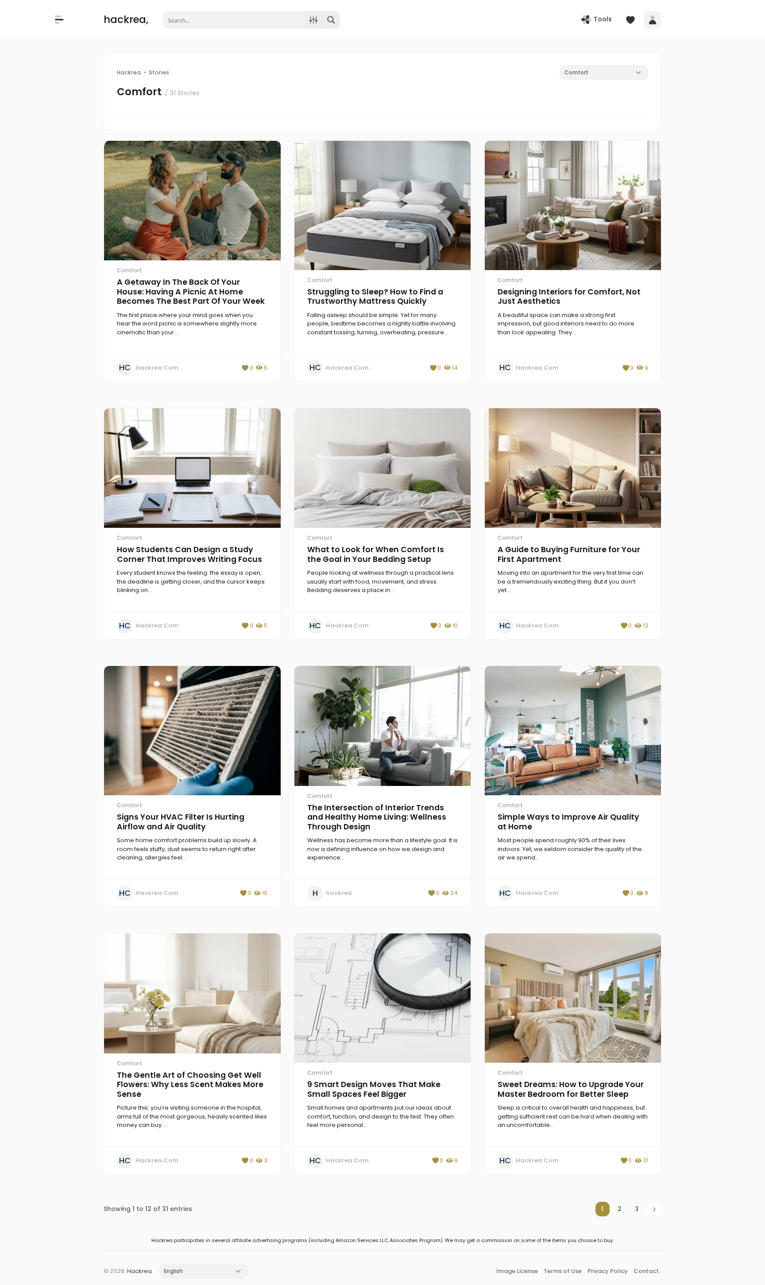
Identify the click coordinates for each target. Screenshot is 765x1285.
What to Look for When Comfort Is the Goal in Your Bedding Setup (375, 554)
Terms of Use (563, 1271)
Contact (646, 1271)
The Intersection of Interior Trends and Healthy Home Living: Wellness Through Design (376, 817)
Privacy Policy (607, 1271)
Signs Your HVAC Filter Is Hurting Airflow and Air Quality (180, 822)
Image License (517, 1271)
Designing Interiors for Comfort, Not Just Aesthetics (569, 296)
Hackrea (139, 1271)
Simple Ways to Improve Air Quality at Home (568, 822)
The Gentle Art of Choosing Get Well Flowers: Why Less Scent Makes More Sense (190, 1084)
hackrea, (126, 19)
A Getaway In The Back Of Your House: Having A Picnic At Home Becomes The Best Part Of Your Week (191, 291)
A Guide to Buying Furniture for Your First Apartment (569, 554)
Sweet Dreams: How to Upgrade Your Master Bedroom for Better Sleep (571, 1089)
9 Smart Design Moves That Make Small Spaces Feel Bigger (373, 1089)
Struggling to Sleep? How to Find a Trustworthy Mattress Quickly (375, 296)
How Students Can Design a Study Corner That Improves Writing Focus (189, 554)
